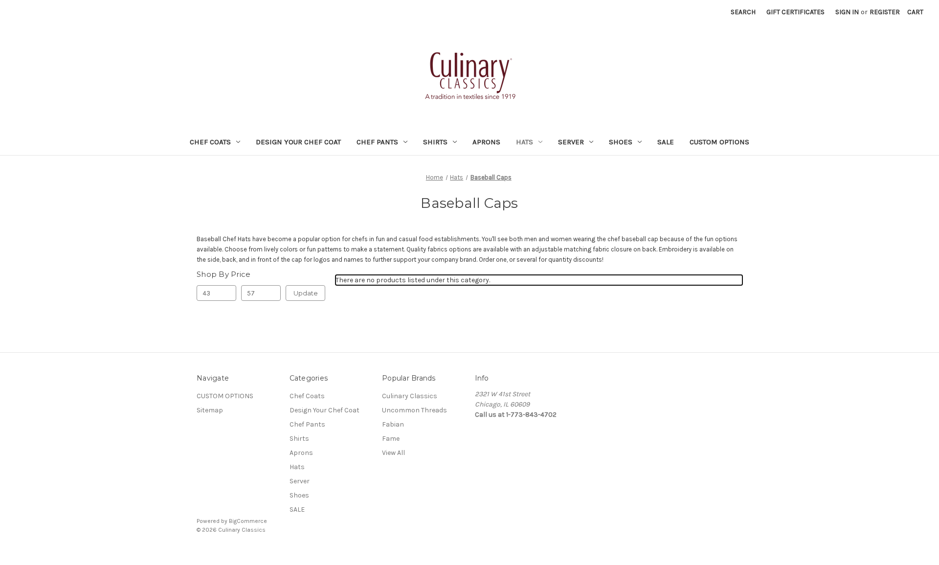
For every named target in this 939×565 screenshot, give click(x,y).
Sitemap (210, 410)
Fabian (393, 424)
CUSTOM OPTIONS (719, 141)
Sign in (847, 12)
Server (571, 141)
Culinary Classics (409, 396)
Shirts (435, 141)
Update (305, 293)
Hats (524, 141)
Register (885, 12)
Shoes (620, 141)
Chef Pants (377, 141)
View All (393, 453)
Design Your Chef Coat (298, 141)
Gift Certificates (795, 12)
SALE (665, 141)
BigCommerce (248, 521)
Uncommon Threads (414, 410)
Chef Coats (210, 141)
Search (743, 12)
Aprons (486, 141)
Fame (391, 438)
